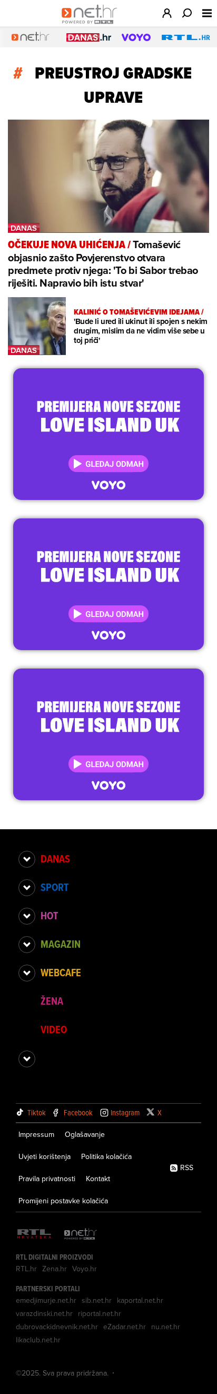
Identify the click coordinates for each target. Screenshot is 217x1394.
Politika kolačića (106, 1156)
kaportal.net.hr (140, 1300)
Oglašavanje (85, 1134)
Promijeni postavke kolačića (63, 1200)
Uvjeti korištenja (44, 1156)
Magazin (61, 944)
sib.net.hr (97, 1300)
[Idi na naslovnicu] (92, 24)
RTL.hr (26, 1268)
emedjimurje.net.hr (46, 1300)
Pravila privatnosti (46, 1178)
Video (54, 1029)
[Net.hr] (81, 1234)
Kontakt (98, 1178)
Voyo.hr (84, 1268)
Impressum (36, 1134)
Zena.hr (54, 1268)
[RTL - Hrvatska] (34, 1234)
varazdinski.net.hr (44, 1313)
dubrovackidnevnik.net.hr (57, 1326)
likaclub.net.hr (38, 1339)
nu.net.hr (165, 1326)
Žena (52, 1001)
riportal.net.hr (99, 1313)
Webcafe (61, 972)
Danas (55, 858)
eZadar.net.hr (124, 1326)
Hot (49, 915)
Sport (54, 887)
